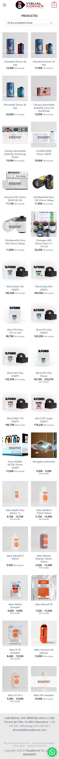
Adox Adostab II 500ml (15, 557)
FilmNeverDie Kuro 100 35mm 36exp (44, 199)
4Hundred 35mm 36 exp (44, 63)
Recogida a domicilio (44, 461)
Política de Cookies (43, 743)
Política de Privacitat (16, 743)
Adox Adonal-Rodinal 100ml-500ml (44, 558)
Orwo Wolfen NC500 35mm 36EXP (15, 464)
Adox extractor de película (43, 651)
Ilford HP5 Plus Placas (44, 374)
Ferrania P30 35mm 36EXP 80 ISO (15, 199)
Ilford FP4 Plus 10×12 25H (15, 331)
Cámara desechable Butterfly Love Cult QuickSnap (43, 107)
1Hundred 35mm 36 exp (15, 63)
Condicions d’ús (37, 745)
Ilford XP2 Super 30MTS (44, 420)
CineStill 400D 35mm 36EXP (43, 152)
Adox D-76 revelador (15, 651)
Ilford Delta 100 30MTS (15, 288)
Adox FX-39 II (15, 695)
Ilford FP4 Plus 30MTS (44, 331)
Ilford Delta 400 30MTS (43, 288)
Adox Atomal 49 (44, 604)
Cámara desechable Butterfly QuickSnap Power (15, 154)
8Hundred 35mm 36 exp (15, 106)
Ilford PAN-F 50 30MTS (15, 420)
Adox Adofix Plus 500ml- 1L (15, 512)
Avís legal (19, 745)
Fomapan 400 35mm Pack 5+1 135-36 (44, 243)
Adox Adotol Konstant (15, 606)
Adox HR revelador (44, 695)
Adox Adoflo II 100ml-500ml (43, 512)
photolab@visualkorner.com (29, 730)
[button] (4, 5)
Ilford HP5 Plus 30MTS (15, 374)
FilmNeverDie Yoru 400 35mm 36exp (15, 242)
